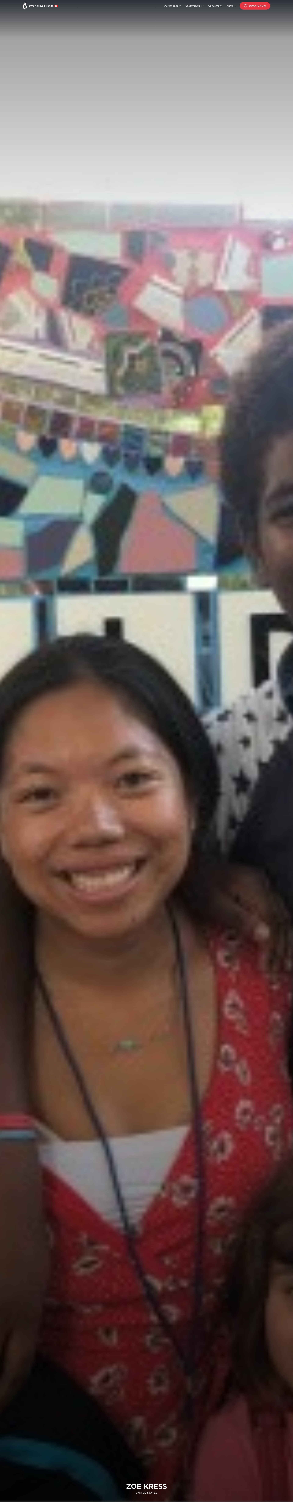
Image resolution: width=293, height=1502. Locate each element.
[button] (173, 5)
